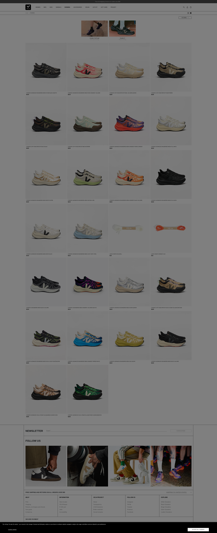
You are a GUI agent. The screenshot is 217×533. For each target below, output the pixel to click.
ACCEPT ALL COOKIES (198, 529)
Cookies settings (12, 529)
